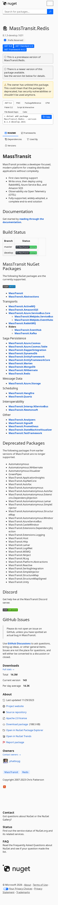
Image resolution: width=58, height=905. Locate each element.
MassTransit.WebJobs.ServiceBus (34, 316)
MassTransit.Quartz (20, 396)
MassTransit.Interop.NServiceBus (28, 406)
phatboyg (14, 761)
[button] (46, 117)
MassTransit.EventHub (28, 330)
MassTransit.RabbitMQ (22, 323)
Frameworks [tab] (29, 132)
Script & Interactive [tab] (25, 107)
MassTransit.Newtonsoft (23, 409)
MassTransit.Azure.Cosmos (24, 343)
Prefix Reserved (15, 40)
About (27, 884)
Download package (17, 724)
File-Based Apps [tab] (11, 112)
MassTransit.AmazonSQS (23, 309)
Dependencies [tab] (14, 139)
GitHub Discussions (19, 643)
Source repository (16, 712)
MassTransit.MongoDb (22, 366)
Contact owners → (12, 754)
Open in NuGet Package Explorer (24, 730)
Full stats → (8, 669)
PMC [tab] (18, 103)
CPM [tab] (48, 103)
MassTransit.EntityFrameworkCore (29, 360)
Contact (8, 812)
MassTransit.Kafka (26, 333)
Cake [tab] (25, 112)
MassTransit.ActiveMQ (22, 306)
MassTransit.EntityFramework (27, 356)
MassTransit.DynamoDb (23, 353)
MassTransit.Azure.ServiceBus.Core (29, 313)
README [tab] (11, 132)
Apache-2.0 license (16, 718)
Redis (25, 772)
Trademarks (23, 892)
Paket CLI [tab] (8, 107)
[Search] (50, 11)
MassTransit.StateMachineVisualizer (30, 429)
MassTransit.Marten (21, 363)
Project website (15, 706)
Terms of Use (40, 884)
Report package (15, 742)
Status (7, 827)
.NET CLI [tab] (8, 103)
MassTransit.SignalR (21, 423)
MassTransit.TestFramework (25, 433)
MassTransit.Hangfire (21, 393)
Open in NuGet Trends (18, 736)
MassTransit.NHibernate (23, 370)
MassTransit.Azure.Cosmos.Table (28, 346)
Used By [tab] (33, 139)
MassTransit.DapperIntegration (27, 350)
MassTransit (16, 293)
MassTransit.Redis (19, 373)
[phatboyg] (5, 761)
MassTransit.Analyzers (22, 419)
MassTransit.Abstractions (24, 296)
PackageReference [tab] (33, 103)
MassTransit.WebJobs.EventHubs (34, 320)
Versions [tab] (11, 145)
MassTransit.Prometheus (23, 426)
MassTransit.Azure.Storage (25, 383)
